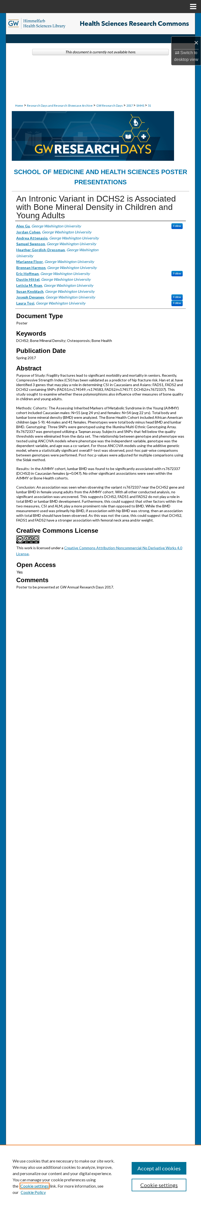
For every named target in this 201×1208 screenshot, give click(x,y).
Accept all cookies (159, 1168)
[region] (100, 1176)
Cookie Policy (33, 1192)
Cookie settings (34, 1185)
